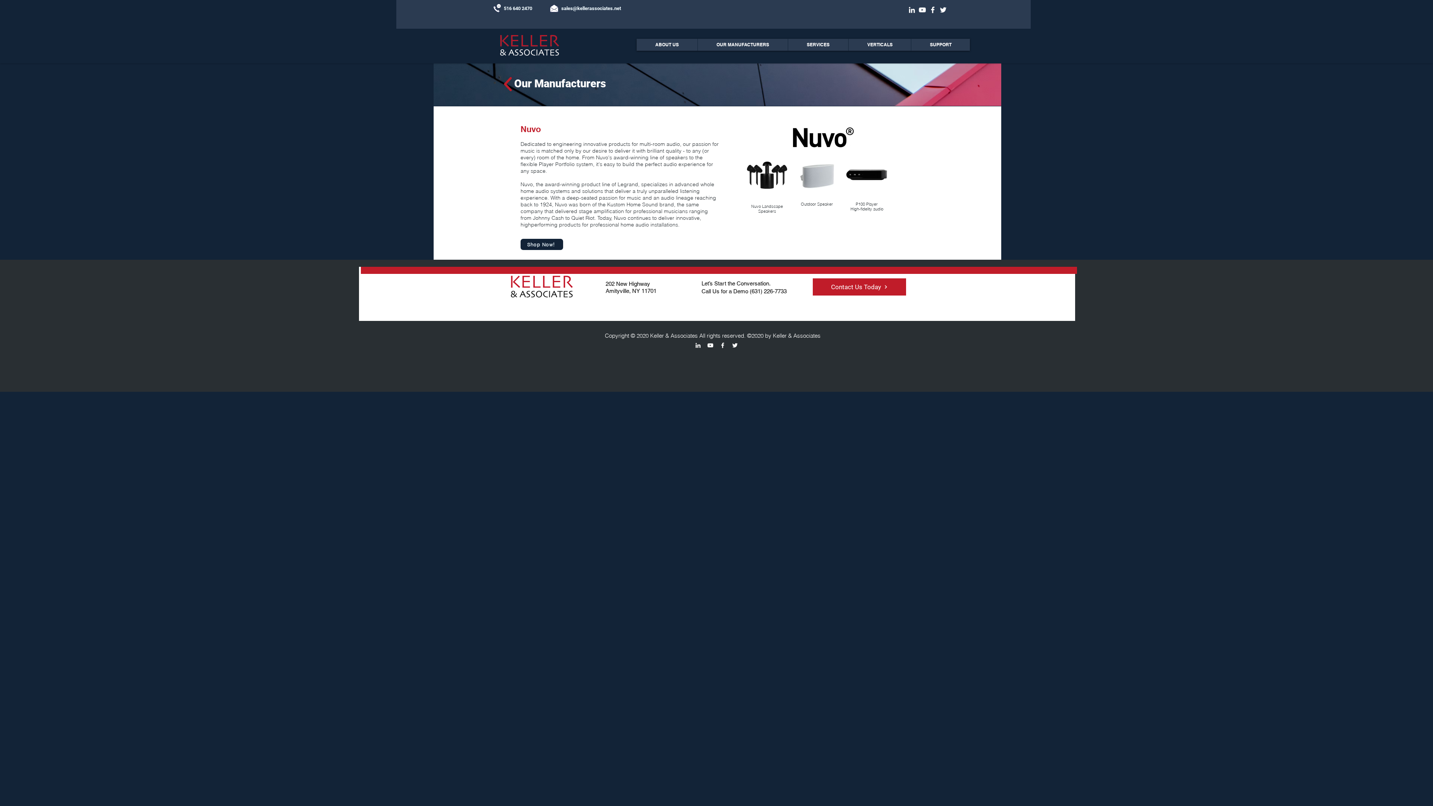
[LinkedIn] (912, 10)
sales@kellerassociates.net (591, 8)
